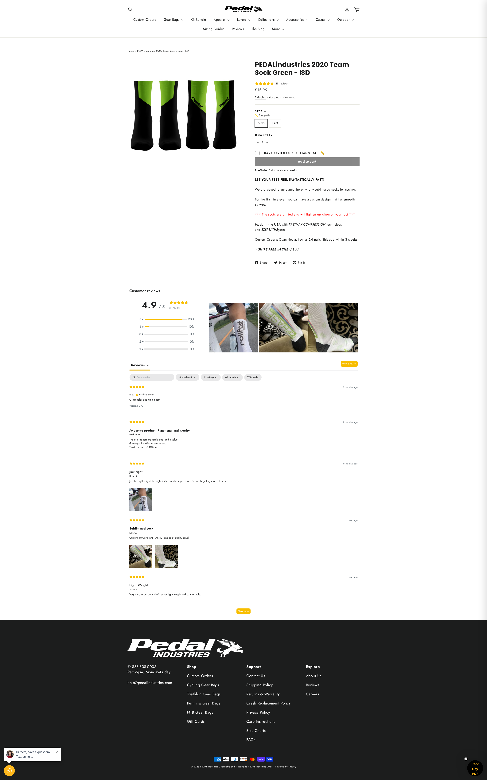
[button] (166, 319)
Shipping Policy (259, 685)
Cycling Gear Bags (203, 685)
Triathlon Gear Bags (204, 694)
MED (261, 123)
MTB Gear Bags (200, 712)
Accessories (295, 19)
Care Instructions (260, 721)
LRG (275, 123)
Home (130, 51)
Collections (267, 19)
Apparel (220, 19)
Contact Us (255, 676)
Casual (321, 19)
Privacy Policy (258, 712)
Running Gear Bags (203, 703)
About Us (313, 676)
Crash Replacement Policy (268, 703)
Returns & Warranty (263, 694)
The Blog (257, 28)
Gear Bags (172, 19)
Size (307, 113)
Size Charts (256, 730)
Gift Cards (196, 721)
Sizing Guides (213, 28)
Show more (243, 611)
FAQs (250, 740)
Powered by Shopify (285, 766)
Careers (312, 694)
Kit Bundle (198, 19)
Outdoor (344, 19)
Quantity (264, 135)
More (276, 28)
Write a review (349, 363)
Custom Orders (144, 19)
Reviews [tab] (140, 365)
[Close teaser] (466, 759)
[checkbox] (253, 377)
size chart (312, 153)
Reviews (238, 28)
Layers (242, 19)
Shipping (260, 97)
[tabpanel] (243, 496)
